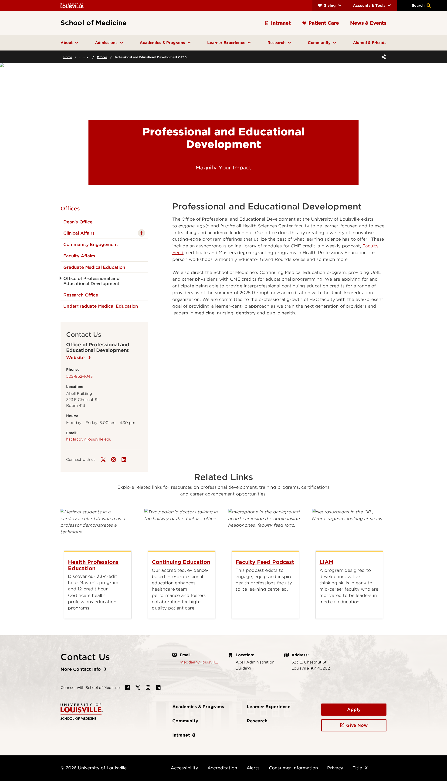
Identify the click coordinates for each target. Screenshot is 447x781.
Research (257, 720)
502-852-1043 (79, 376)
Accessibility (184, 767)
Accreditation (222, 767)
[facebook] (127, 687)
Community (185, 720)
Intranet (181, 735)
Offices (102, 57)
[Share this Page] (382, 56)
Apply (353, 709)
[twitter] (103, 459)
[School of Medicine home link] (82, 711)
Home (67, 57)
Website (76, 357)
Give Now (357, 725)
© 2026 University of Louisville (94, 767)
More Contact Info (81, 669)
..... (82, 56)
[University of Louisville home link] (72, 5)
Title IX (360, 767)
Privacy (335, 767)
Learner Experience (269, 706)
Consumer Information (293, 767)
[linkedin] (124, 459)
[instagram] (113, 459)
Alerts (253, 767)
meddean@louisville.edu (199, 662)
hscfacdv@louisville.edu (88, 439)
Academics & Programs (198, 706)
